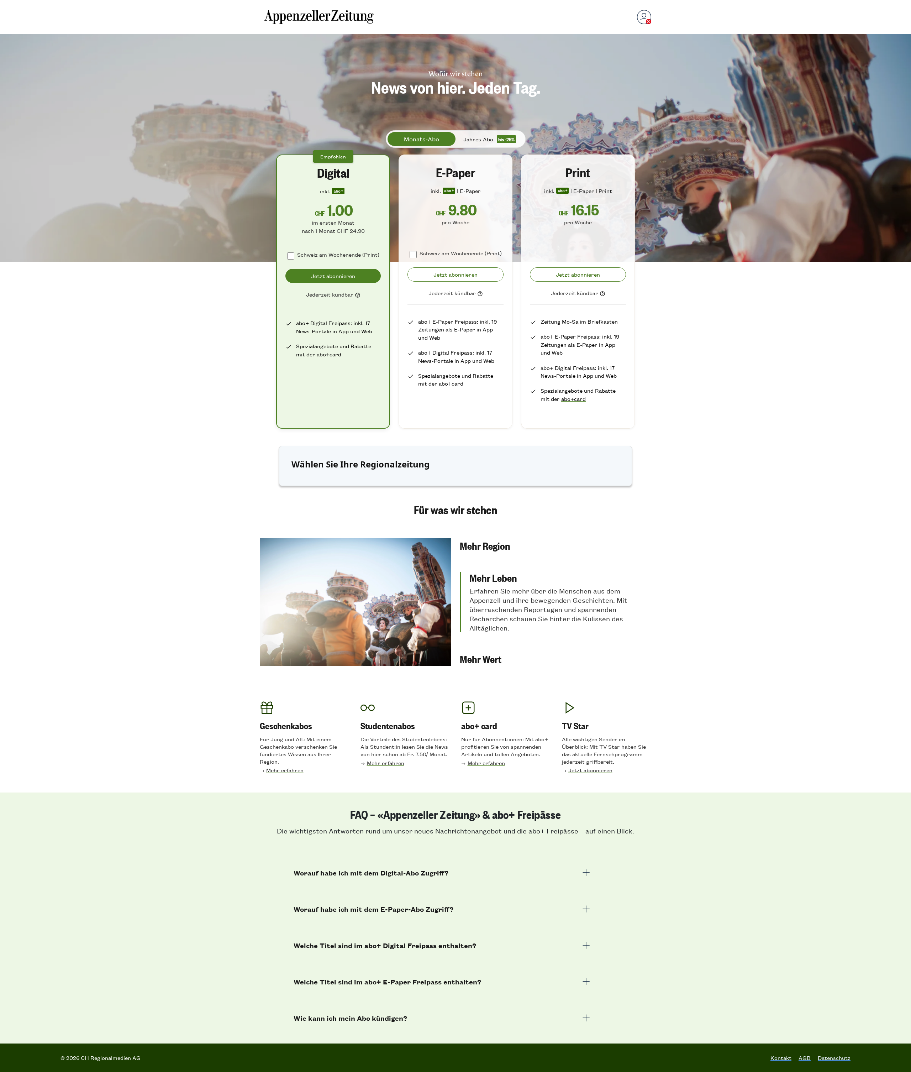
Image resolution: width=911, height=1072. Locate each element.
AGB (805, 1058)
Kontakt (780, 1058)
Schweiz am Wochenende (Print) (338, 254)
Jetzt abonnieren (590, 770)
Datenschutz (834, 1058)
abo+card (329, 354)
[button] (555, 545)
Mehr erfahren (285, 770)
